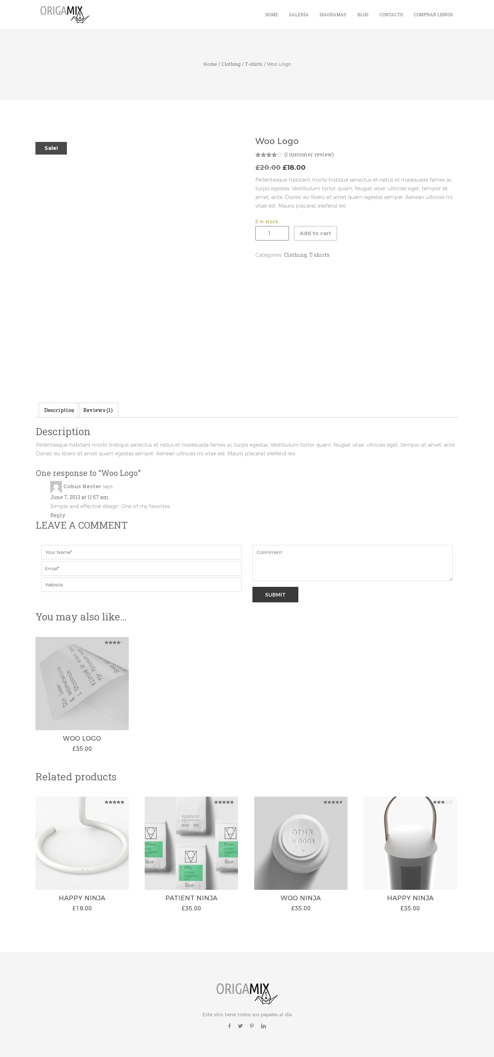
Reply (57, 515)
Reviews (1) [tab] (98, 410)
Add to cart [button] (82, 693)
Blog (363, 14)
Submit (275, 595)
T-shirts (254, 64)
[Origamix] (66, 13)
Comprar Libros (433, 14)
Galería (298, 14)
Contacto (391, 14)
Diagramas (332, 14)
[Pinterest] (251, 1025)
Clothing (230, 64)
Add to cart (315, 233)
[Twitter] (240, 1025)
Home (271, 14)
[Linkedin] (263, 1025)
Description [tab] (59, 410)
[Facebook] (229, 1025)
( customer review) (309, 154)
